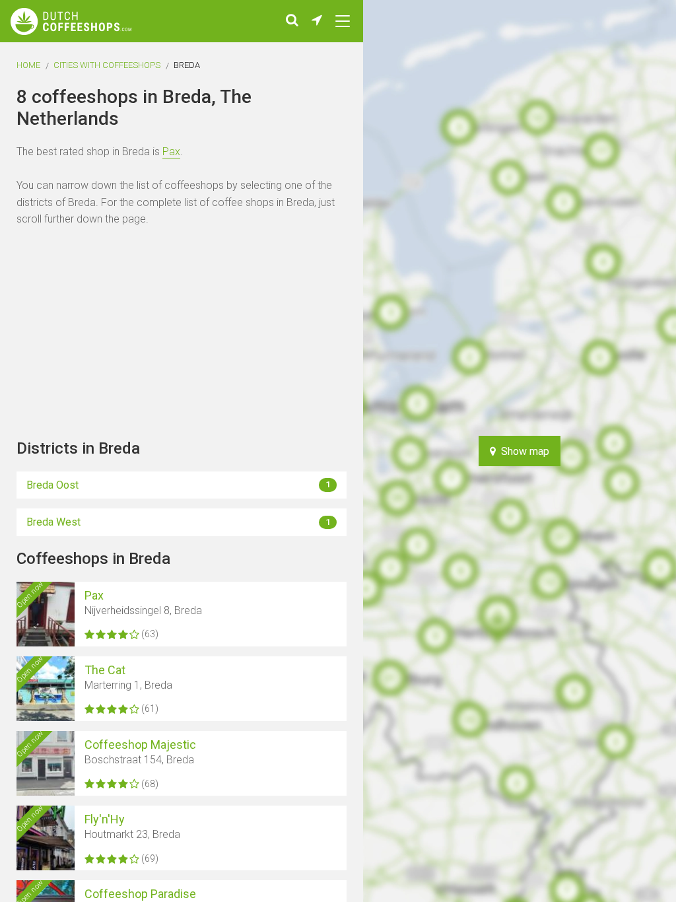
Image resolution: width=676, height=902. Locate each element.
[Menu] (342, 21)
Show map (522, 451)
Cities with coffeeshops (106, 65)
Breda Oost (178, 485)
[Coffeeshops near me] (317, 21)
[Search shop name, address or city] (292, 21)
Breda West (178, 522)
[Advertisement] (629, 451)
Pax (171, 151)
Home (28, 65)
